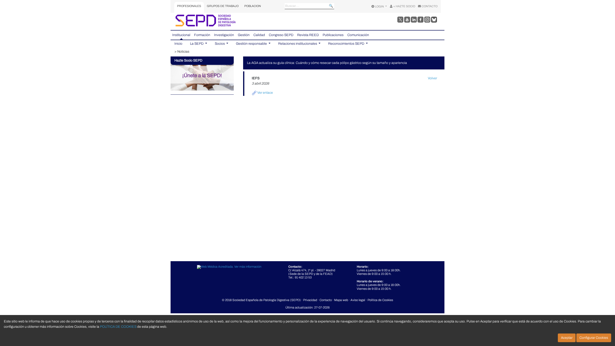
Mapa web (341, 300)
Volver (432, 78)
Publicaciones (333, 35)
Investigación (224, 35)
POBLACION (252, 6)
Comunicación (358, 35)
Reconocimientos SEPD (346, 43)
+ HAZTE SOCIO (404, 6)
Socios (220, 43)
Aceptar (566, 338)
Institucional (181, 35)
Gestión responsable (252, 43)
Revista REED (308, 35)
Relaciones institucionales (298, 43)
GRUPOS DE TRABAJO (223, 6)
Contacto (326, 300)
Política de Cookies (380, 300)
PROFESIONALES (189, 6)
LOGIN (379, 6)
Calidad (259, 35)
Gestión (244, 35)
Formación (202, 35)
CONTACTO (429, 6)
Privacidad (310, 300)
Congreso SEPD (281, 35)
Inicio (178, 43)
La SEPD (197, 43)
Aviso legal (358, 300)
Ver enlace (265, 92)
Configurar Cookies (593, 338)
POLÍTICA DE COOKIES (118, 326)
